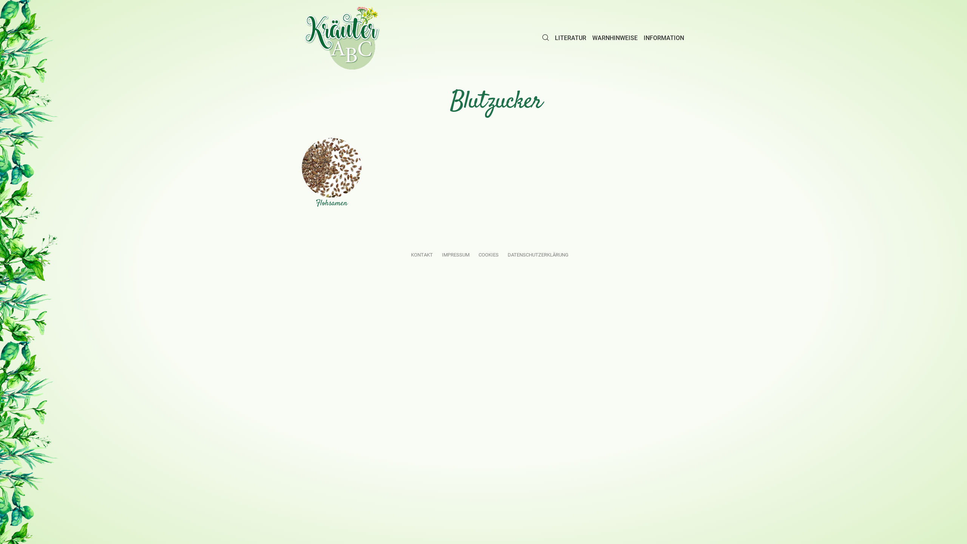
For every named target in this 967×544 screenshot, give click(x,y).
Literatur (570, 38)
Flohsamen (332, 203)
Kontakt (422, 255)
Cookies (489, 255)
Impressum (456, 255)
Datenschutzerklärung (538, 255)
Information (664, 38)
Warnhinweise (615, 38)
